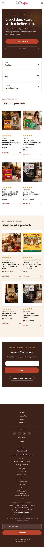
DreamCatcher (22, 475)
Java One (22, 458)
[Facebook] (14, 433)
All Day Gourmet (22, 465)
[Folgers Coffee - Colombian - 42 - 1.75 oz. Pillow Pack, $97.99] (11, 120)
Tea (22, 445)
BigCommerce (25, 539)
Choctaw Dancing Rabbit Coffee (9, 314)
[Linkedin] (29, 433)
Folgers (22, 468)
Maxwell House (22, 478)
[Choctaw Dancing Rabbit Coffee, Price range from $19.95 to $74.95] (11, 293)
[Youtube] (24, 433)
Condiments (22, 448)
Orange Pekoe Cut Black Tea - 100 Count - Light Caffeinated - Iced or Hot (32, 265)
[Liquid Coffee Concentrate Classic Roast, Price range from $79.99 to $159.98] (32, 172)
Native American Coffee (22, 461)
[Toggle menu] (3, 3)
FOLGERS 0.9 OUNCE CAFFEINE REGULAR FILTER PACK (10, 194)
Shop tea (22, 49)
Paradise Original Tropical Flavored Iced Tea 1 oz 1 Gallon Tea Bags (11, 265)
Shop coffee (22, 41)
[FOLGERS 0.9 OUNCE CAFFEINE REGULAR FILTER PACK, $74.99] (11, 172)
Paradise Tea (22, 416)
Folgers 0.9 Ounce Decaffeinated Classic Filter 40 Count (32, 142)
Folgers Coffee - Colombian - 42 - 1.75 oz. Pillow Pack (11, 142)
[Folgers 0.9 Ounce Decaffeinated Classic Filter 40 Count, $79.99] (32, 120)
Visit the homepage (22, 378)
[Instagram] (19, 433)
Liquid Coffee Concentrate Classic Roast (31, 194)
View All (22, 484)
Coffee (22, 441)
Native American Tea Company (22, 455)
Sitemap (22, 422)
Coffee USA (22, 471)
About (22, 419)
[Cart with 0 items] (42, 3)
